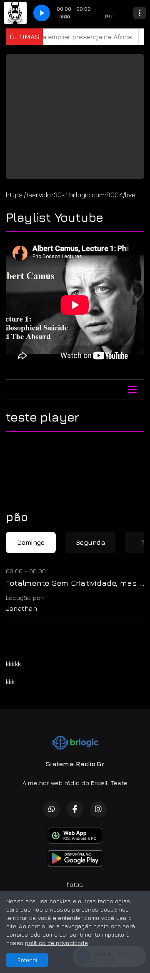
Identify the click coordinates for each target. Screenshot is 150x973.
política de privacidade (56, 942)
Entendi (27, 959)
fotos (75, 884)
